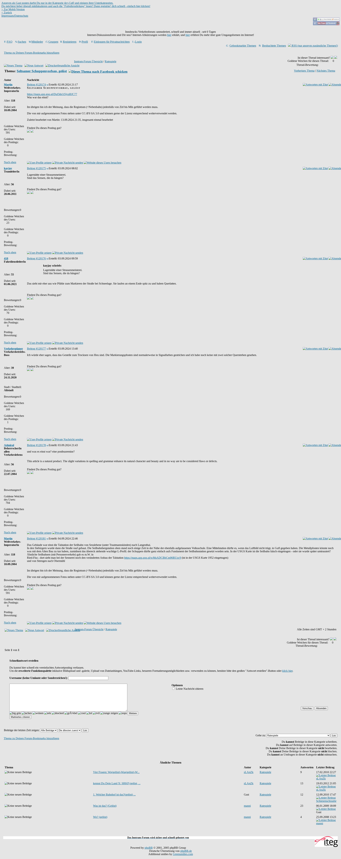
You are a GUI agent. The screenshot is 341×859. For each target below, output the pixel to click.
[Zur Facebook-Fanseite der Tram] (326, 24)
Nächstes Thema (325, 70)
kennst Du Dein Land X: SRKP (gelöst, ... (116, 783)
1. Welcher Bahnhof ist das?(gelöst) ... (114, 794)
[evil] (96, 713)
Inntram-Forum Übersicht (88, 61)
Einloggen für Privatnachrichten (112, 41)
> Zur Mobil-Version (13, 9)
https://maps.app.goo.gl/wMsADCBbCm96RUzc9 (152, 557)
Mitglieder (37, 41)
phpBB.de (186, 850)
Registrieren (69, 41)
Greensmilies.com (183, 854)
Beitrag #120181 (36, 538)
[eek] (47, 713)
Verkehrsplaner (13, 348)
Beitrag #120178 (36, 445)
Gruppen (53, 41)
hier (169, 34)
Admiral (9, 445)
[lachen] (27, 713)
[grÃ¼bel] (70, 713)
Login (138, 41)
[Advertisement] (170, 834)
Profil (85, 41)
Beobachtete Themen (274, 45)
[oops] (123, 713)
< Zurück (6, 12)
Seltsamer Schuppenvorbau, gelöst (42, 71)
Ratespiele (110, 61)
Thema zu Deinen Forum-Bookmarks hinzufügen (31, 52)
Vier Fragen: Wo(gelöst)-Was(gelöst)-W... (116, 772)
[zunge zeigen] (109, 713)
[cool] (82, 713)
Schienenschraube (326, 800)
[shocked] (58, 713)
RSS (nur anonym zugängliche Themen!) (314, 45)
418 (6, 258)
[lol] (89, 713)
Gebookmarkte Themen (242, 45)
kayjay (8, 168)
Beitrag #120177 (36, 348)
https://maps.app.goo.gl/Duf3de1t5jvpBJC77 (52, 94)
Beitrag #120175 (36, 168)
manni (247, 805)
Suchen (22, 41)
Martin (8, 84)
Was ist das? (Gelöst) (105, 805)
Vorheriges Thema (304, 70)
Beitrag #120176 (36, 258)
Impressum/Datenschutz (14, 15)
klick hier (287, 670)
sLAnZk (248, 772)
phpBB (149, 847)
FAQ (9, 41)
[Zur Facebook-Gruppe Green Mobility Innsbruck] (326, 20)
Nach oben (10, 162)
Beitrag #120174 (36, 84)
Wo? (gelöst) (100, 816)
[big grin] (15, 713)
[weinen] (38, 713)
